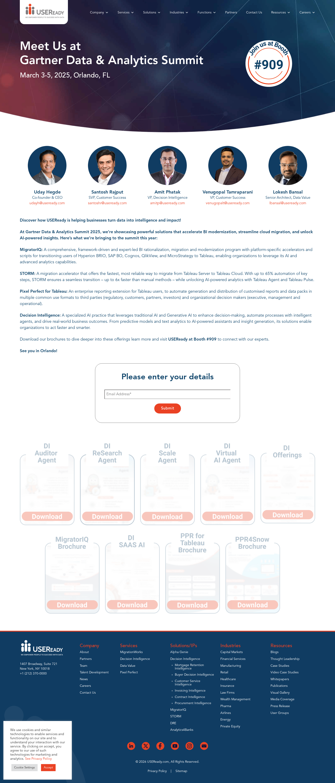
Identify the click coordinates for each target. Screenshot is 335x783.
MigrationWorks (131, 652)
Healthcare (228, 679)
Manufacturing (230, 665)
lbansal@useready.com (287, 203)
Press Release (280, 706)
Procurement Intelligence (193, 703)
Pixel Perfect (129, 672)
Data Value (127, 665)
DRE (173, 723)
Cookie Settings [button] (24, 767)
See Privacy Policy (38, 759)
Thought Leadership (285, 659)
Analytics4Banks (181, 729)
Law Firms (227, 692)
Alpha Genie (179, 652)
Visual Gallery (280, 692)
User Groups (280, 713)
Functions (204, 12)
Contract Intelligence (190, 697)
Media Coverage (282, 699)
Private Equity (230, 726)
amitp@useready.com (167, 203)
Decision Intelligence (135, 659)
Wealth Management (235, 699)
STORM (175, 716)
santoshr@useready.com (107, 203)
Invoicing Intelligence (190, 690)
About (84, 652)
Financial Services (232, 659)
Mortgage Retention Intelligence (189, 667)
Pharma (225, 706)
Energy (225, 719)
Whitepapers (280, 679)
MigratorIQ (178, 709)
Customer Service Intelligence (187, 683)
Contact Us (254, 12)
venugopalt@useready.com (228, 203)
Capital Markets (231, 652)
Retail (224, 672)
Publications (279, 685)
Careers (305, 12)
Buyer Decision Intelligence (194, 674)
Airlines (225, 713)
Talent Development (94, 672)
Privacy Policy (157, 771)
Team (83, 665)
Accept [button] (48, 767)
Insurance (227, 685)
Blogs (274, 652)
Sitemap (181, 771)
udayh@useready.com (47, 203)
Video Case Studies (285, 672)
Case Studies (280, 665)
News (84, 679)
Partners (231, 12)
